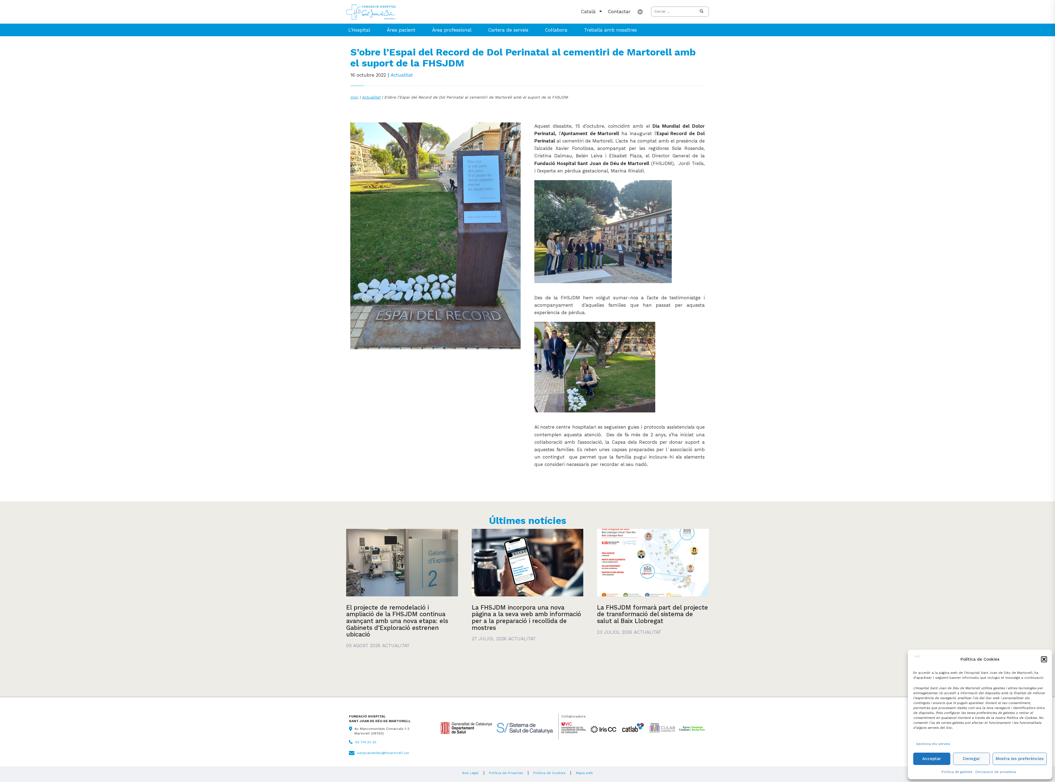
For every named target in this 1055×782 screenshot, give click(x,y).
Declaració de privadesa (995, 772)
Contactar (619, 11)
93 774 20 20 (365, 742)
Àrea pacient (401, 30)
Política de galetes (957, 772)
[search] (701, 12)
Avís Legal (470, 773)
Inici (354, 97)
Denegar (971, 758)
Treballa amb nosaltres (610, 30)
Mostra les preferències (1020, 758)
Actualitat (402, 75)
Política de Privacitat (506, 773)
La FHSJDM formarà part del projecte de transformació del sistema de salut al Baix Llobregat (652, 614)
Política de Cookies (549, 773)
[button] (1044, 659)
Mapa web (584, 773)
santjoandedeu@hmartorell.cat (383, 753)
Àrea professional (451, 30)
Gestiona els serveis (933, 744)
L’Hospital (359, 30)
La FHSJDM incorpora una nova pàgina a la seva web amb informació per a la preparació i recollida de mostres (526, 617)
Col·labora (556, 30)
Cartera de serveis (508, 30)
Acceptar (931, 758)
